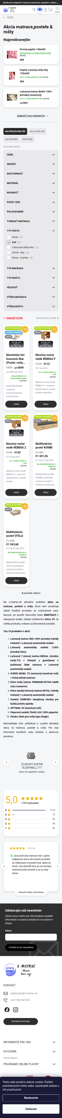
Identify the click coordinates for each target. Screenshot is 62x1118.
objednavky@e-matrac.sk (24, 993)
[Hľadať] (34, 9)
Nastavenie (31, 1097)
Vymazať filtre (14, 318)
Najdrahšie (11, 139)
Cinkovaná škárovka (24, 247)
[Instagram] (15, 1009)
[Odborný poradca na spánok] (40, 9)
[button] (56, 762)
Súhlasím (31, 1109)
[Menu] (57, 9)
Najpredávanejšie (15, 131)
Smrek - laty (20, 252)
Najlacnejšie (37, 131)
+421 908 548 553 (20, 1000)
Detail (16, 404)
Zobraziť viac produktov (31, 116)
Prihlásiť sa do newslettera (21, 947)
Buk (16, 242)
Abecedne (27, 139)
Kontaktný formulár (21, 1021)
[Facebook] (6, 1009)
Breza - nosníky (22, 257)
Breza (17, 237)
